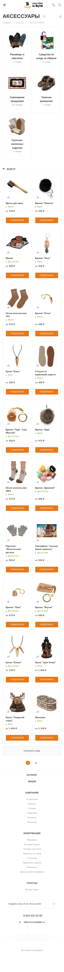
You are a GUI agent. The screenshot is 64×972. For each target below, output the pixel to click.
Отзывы (32, 808)
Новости (32, 804)
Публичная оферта (32, 862)
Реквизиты (32, 867)
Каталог (32, 775)
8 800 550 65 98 (32, 915)
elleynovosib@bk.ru (34, 922)
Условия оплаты (32, 844)
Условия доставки (32, 849)
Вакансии (32, 822)
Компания (32, 793)
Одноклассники (36, 938)
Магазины (32, 840)
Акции (32, 781)
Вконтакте (19, 938)
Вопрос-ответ (32, 889)
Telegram (27, 938)
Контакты (32, 817)
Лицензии (32, 813)
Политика (32, 858)
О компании (32, 799)
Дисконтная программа (32, 872)
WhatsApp (44, 938)
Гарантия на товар (32, 853)
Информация (32, 833)
